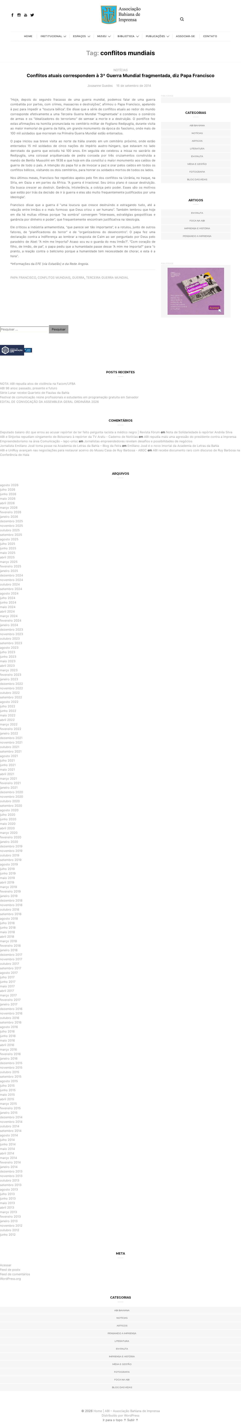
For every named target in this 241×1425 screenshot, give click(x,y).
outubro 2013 (9, 1180)
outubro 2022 (10, 693)
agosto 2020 (9, 810)
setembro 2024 (11, 589)
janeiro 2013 (9, 1221)
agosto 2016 (9, 1027)
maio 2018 (7, 932)
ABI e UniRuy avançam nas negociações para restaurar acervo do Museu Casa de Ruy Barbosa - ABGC (73, 450)
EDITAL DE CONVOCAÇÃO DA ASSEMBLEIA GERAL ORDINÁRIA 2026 (49, 402)
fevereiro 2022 (10, 729)
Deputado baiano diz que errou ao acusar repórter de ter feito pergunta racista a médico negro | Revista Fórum (80, 432)
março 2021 (8, 778)
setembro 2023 (11, 643)
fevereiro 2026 (10, 512)
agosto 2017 (9, 973)
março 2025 (9, 562)
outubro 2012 (9, 1230)
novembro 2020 (11, 796)
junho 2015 (8, 1090)
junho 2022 (8, 711)
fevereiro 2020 (10, 837)
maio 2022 (7, 715)
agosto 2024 (9, 593)
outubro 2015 (9, 1072)
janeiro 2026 (9, 517)
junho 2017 (7, 982)
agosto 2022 (9, 702)
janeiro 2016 (9, 1058)
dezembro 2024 (11, 575)
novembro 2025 (11, 526)
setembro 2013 (10, 1185)
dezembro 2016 (11, 1009)
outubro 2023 (10, 638)
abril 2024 (7, 611)
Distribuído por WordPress (120, 1415)
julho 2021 (7, 760)
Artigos (197, 140)
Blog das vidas (197, 179)
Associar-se (185, 36)
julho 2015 (7, 1085)
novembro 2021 (11, 742)
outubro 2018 (9, 909)
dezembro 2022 (11, 684)
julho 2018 (7, 923)
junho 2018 (8, 927)
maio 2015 (7, 1095)
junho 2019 (8, 873)
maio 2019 (7, 878)
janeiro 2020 (9, 842)
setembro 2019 (10, 860)
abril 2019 (7, 882)
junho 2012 (8, 1234)
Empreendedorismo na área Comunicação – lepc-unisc (39, 441)
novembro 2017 (11, 959)
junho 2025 (8, 548)
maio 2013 (7, 1203)
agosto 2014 (9, 1135)
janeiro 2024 (9, 625)
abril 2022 (7, 720)
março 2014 (8, 1158)
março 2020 (9, 833)
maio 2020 (7, 824)
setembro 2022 (11, 697)
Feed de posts (10, 1269)
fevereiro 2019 (10, 891)
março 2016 (8, 1049)
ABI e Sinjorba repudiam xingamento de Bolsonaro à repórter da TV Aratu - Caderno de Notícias (69, 437)
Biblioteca (125, 36)
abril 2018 (7, 936)
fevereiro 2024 (10, 620)
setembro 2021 (10, 751)
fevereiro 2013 (10, 1216)
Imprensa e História (197, 228)
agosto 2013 (9, 1189)
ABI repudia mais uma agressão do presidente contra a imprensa (190, 437)
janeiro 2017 (8, 1004)
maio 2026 (7, 498)
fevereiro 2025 (10, 566)
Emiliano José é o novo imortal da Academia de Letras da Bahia (173, 446)
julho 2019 (7, 869)
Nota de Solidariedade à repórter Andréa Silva (199, 432)
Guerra (78, 277)
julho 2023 (7, 652)
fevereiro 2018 (10, 945)
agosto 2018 (9, 918)
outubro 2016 (9, 1018)
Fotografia (197, 171)
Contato (210, 36)
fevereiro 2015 (10, 1108)
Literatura (197, 148)
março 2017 (8, 995)
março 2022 (9, 724)
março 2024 (9, 616)
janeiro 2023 (9, 679)
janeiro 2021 (9, 787)
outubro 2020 (10, 801)
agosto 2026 (9, 485)
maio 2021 (7, 769)
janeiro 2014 (9, 1167)
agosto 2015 (9, 1081)
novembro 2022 (11, 688)
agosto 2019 (9, 864)
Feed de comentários (15, 1274)
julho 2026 (7, 489)
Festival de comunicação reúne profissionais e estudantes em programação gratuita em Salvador (69, 397)
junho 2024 (8, 602)
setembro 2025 (11, 535)
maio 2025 (7, 553)
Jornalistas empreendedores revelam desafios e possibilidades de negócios (138, 441)
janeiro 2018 (9, 950)
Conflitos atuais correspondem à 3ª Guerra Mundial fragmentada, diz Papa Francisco (120, 75)
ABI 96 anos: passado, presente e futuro (28, 388)
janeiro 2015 (9, 1113)
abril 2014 (7, 1153)
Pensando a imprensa (197, 236)
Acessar (5, 1265)
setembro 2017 (10, 968)
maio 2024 (7, 607)
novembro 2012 (11, 1225)
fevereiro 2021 (10, 783)
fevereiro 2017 (10, 1000)
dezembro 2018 (11, 900)
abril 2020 (7, 828)
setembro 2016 (10, 1022)
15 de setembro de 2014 (133, 85)
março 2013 (8, 1212)
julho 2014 (7, 1140)
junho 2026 (8, 494)
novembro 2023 (11, 634)
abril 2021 (7, 774)
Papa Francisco (23, 277)
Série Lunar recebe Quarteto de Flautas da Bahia (34, 393)
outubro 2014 (9, 1126)
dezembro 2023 (11, 629)
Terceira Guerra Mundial (107, 277)
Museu (102, 36)
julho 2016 (7, 1031)
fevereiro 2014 (10, 1162)
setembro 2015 (10, 1076)
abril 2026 (7, 503)
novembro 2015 (11, 1067)
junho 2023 (8, 657)
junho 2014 (8, 1144)
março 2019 (8, 887)
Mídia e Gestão (197, 164)
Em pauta (197, 156)
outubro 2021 (9, 747)
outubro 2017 (9, 964)
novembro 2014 (11, 1122)
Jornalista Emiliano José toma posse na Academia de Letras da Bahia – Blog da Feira (60, 446)
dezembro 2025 (11, 521)
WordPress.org (10, 1279)
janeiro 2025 (9, 571)
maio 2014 (7, 1149)
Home (28, 36)
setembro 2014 (10, 1131)
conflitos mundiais (54, 277)
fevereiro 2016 (10, 1054)
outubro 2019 (9, 855)
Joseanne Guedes (100, 85)
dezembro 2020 (11, 792)
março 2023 (9, 670)
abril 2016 (7, 1045)
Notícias (121, 70)
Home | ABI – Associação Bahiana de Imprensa (127, 1411)
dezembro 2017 (11, 955)
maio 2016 (7, 1040)
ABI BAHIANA (197, 125)
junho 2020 (8, 819)
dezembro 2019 (11, 846)
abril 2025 (7, 557)
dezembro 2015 (11, 1063)
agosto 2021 (9, 756)
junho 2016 (8, 1036)
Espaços (79, 36)
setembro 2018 (10, 914)
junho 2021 (8, 765)
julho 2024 (7, 598)
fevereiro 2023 (10, 675)
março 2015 (8, 1104)
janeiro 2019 (9, 896)
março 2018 (8, 941)
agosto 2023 (9, 647)
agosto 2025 (9, 539)
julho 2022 (7, 706)
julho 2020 (7, 815)
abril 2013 (7, 1207)
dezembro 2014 (11, 1117)
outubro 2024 (10, 584)
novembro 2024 (11, 580)
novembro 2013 (11, 1176)
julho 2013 (7, 1194)
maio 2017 (7, 986)
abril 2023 (7, 666)
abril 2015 (7, 1099)
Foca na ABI (197, 220)
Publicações (155, 36)
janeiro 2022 (9, 733)
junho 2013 (8, 1198)
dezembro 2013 (11, 1171)
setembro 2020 (11, 806)
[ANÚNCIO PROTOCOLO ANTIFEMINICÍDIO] (164, 291)
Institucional (51, 36)
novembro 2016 (11, 1013)
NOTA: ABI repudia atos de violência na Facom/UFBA (38, 384)
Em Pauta (197, 212)
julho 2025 (7, 544)
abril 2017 (7, 991)
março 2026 (9, 507)
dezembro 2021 (11, 738)
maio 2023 (7, 661)
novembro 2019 (11, 851)
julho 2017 (7, 977)
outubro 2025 (10, 530)
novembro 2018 (11, 905)
